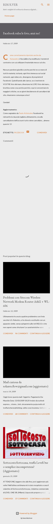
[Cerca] (42, 4)
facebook (19, 132)
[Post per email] (27, 132)
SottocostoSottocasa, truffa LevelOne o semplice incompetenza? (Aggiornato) (25, 467)
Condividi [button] (42, 132)
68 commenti (21, 414)
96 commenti (21, 333)
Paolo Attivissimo (26, 113)
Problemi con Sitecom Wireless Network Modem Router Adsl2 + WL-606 (26, 301)
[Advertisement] (26, 228)
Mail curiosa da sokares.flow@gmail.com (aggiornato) (25, 384)
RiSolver (10, 5)
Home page (9, 16)
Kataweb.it (14, 59)
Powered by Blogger (28, 513)
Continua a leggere (40, 333)
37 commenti (21, 498)
